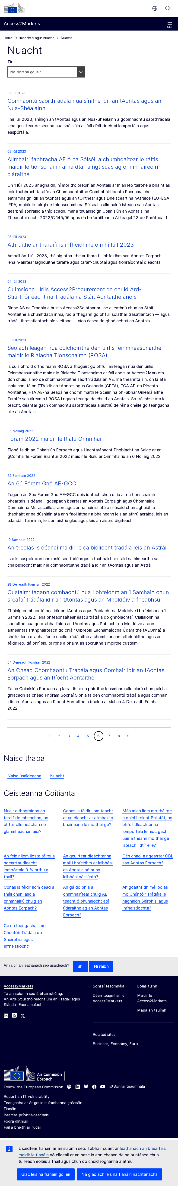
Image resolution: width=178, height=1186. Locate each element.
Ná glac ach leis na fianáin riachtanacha (119, 1174)
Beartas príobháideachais (26, 1115)
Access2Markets (18, 986)
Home (8, 38)
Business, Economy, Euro (115, 1043)
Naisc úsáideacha (24, 775)
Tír (10, 61)
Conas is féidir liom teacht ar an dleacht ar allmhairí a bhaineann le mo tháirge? (88, 817)
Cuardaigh (167, 8)
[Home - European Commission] (37, 1074)
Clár (169, 26)
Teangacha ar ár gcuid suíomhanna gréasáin (43, 1102)
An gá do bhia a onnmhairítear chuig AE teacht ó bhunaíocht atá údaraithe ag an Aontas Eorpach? (86, 901)
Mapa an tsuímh (151, 1010)
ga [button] (154, 8)
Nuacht (57, 775)
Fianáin (10, 1108)
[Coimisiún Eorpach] (14, 8)
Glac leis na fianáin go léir (45, 1174)
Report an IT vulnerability (27, 1096)
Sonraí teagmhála (129, 1086)
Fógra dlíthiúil (16, 1121)
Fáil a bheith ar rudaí (22, 1127)
